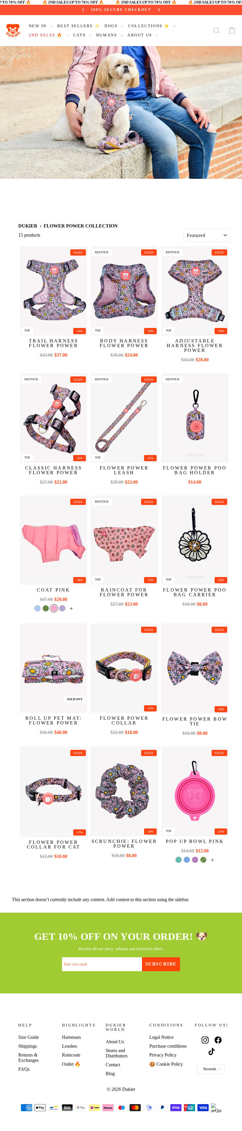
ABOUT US (140, 35)
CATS (80, 35)
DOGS (111, 26)
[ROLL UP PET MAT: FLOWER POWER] (53, 668)
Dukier (27, 225)
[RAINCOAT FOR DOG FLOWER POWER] (124, 540)
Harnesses (71, 1037)
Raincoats (71, 1054)
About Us (115, 1041)
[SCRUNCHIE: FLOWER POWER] (124, 791)
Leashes (69, 1046)
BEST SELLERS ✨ (78, 26)
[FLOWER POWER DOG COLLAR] (124, 668)
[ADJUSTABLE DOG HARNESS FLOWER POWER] (194, 291)
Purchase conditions (168, 1046)
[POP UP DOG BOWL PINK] (194, 791)
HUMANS (107, 35)
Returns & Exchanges (28, 1057)
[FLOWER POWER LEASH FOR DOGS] (124, 418)
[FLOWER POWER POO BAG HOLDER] (194, 418)
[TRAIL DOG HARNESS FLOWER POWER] (53, 291)
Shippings (27, 1046)
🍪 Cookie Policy (166, 1064)
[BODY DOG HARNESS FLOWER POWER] (124, 291)
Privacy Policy (162, 1054)
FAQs (24, 1069)
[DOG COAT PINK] (53, 540)
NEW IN (38, 26)
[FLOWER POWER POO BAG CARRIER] (194, 540)
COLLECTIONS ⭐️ (149, 26)
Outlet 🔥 (71, 1064)
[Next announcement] (174, 9)
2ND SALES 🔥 (46, 35)
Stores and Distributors (116, 1053)
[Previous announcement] (68, 9)
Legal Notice (161, 1037)
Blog (110, 1073)
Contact (113, 1064)
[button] (37, 608)
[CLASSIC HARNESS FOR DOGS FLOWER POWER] (53, 418)
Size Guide (28, 1037)
